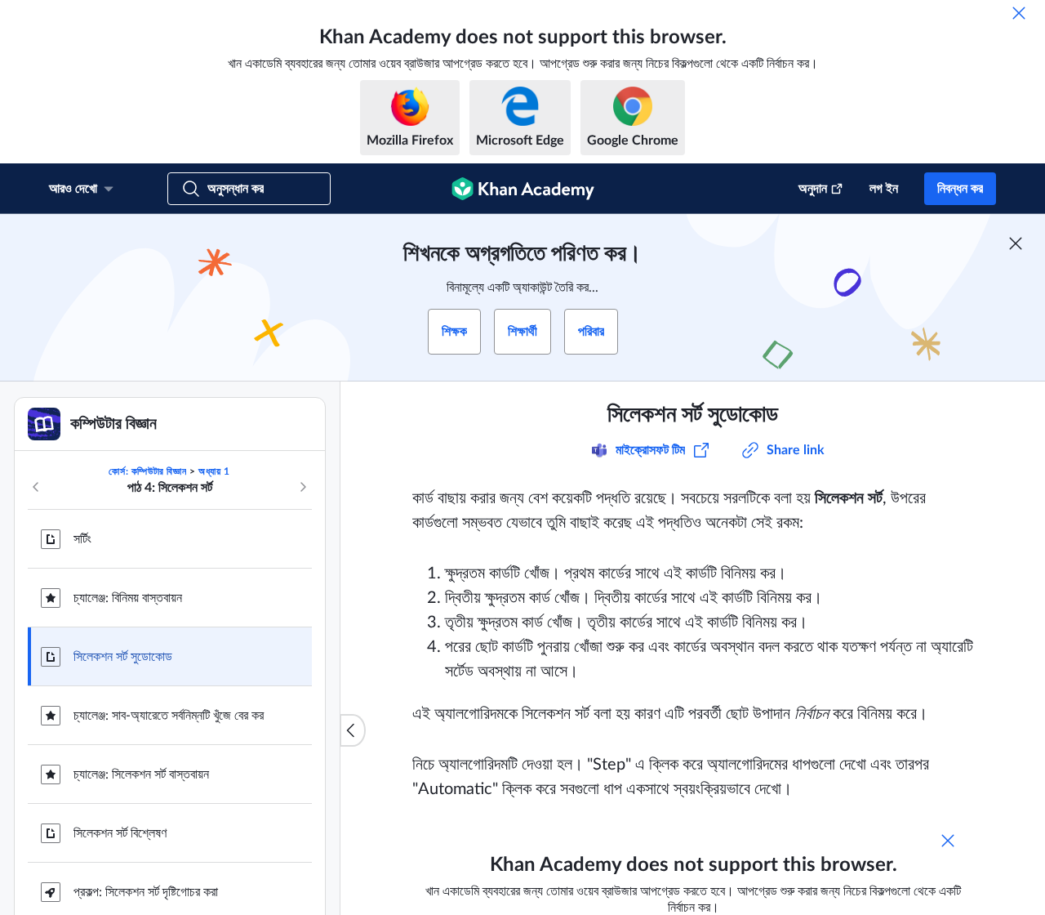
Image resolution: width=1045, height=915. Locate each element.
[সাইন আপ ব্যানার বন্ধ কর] (1015, 243)
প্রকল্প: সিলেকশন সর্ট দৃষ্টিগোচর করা (145, 892)
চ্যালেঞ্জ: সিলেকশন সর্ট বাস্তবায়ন (141, 774)
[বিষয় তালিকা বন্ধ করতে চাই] (353, 730)
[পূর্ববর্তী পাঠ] (36, 487)
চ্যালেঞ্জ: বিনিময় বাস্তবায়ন (127, 598)
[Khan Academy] (522, 188)
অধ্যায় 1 (214, 471)
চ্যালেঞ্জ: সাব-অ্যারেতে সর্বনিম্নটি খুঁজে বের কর (168, 715)
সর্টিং (82, 539)
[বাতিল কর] (1019, 13)
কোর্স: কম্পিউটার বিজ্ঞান (147, 471)
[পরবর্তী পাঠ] (303, 487)
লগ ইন (883, 188)
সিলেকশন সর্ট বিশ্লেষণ (120, 833)
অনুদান (812, 188)
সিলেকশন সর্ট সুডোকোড (122, 656)
